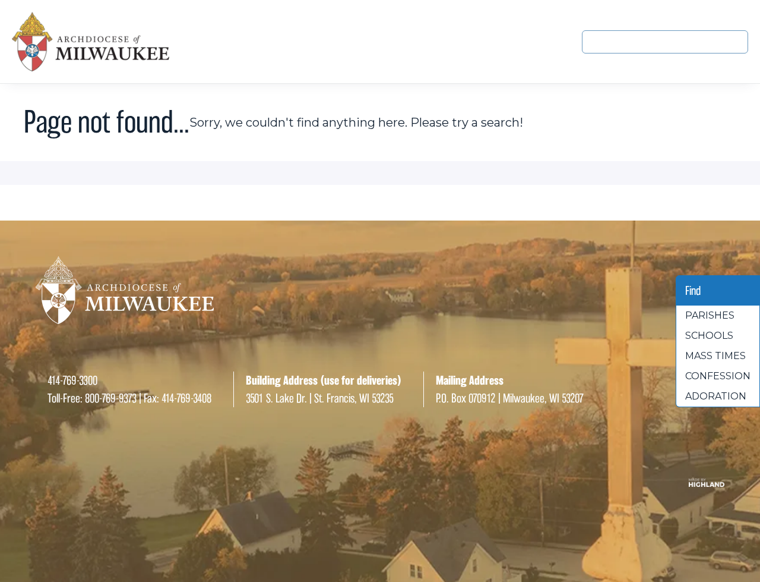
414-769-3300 (72, 380)
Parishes (709, 315)
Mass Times (715, 355)
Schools (709, 335)
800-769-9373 (111, 398)
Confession (717, 376)
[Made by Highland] (380, 483)
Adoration (715, 396)
